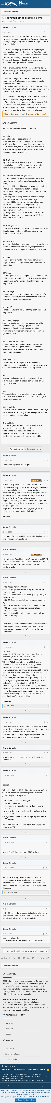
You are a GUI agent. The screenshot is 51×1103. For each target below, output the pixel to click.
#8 (48, 722)
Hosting (8, 1034)
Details (21, 1078)
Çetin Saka (8, 21)
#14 (47, 934)
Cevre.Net (9, 1023)
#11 (47, 842)
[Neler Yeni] (42, 1086)
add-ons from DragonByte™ (30, 1076)
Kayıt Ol (24, 114)
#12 (47, 868)
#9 (48, 753)
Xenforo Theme (33, 1080)
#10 (47, 775)
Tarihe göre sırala (16, 449)
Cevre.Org (9, 1028)
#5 (48, 555)
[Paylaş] (44, 32)
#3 (48, 480)
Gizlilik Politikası (12, 1059)
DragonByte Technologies (10, 1078)
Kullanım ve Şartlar (13, 1054)
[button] (2, 1066)
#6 (48, 582)
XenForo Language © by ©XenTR (12, 1080)
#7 (48, 647)
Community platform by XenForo (21, 1074)
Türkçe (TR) (11, 1066)
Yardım (42, 1070)
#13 (47, 909)
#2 (48, 460)
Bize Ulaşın (9, 1048)
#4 (48, 532)
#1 (48, 32)
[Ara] (25, 1086)
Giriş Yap (14, 114)
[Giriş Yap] (8, 1086)
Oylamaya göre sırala (33, 449)
